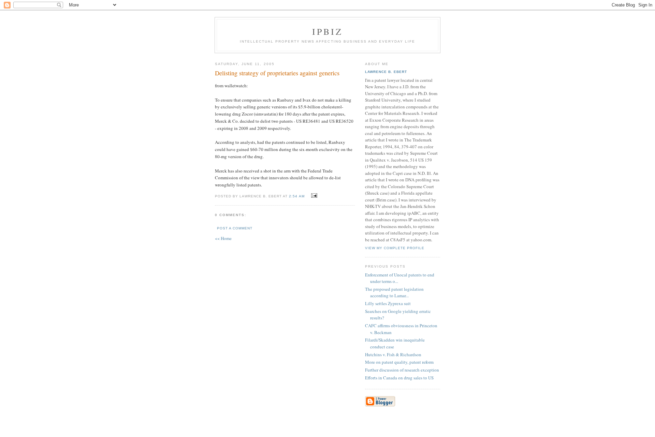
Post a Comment (234, 228)
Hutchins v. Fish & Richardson (393, 354)
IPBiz (327, 31)
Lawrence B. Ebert (386, 72)
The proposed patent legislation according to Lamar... (394, 292)
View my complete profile (394, 248)
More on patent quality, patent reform (399, 362)
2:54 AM (296, 196)
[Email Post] (313, 196)
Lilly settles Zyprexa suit (388, 303)
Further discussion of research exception (402, 370)
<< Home (223, 238)
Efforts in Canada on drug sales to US (399, 378)
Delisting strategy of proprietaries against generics (277, 73)
